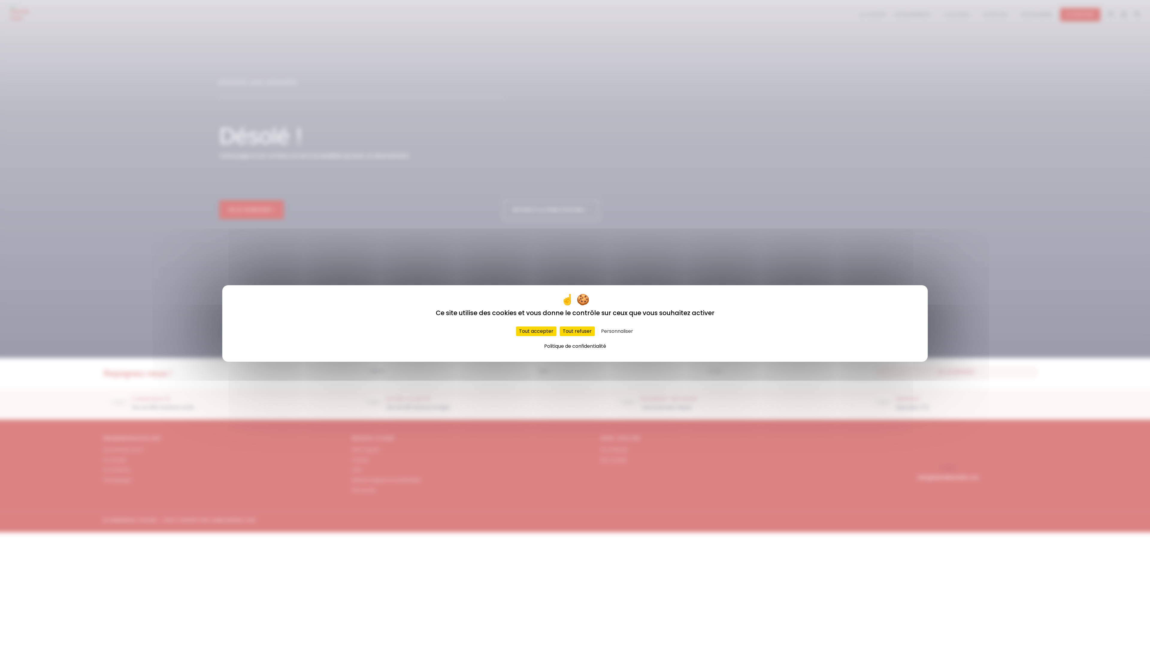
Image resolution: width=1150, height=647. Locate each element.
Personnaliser (617, 331)
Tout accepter (536, 331)
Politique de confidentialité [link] (575, 346)
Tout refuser (577, 331)
